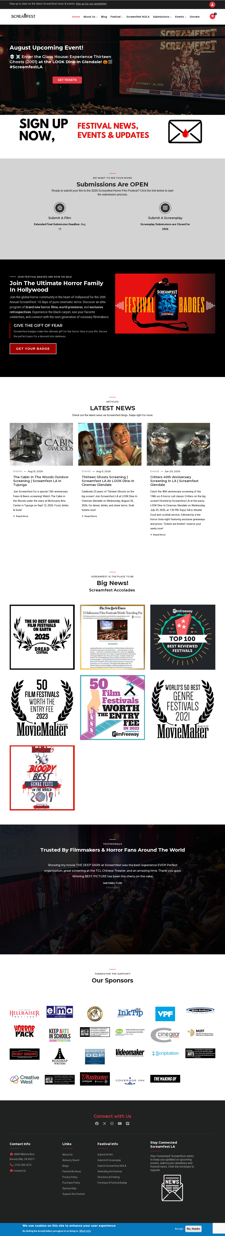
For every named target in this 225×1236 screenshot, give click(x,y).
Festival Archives (71, 1171)
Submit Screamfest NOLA (112, 1165)
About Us (89, 16)
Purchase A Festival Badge (112, 1182)
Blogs (65, 1165)
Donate (195, 16)
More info (85, 1230)
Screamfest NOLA (137, 16)
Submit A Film (59, 218)
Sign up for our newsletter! (91, 3)
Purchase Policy (71, 1182)
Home (76, 16)
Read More (21, 516)
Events (180, 16)
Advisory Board (70, 1160)
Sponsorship (69, 1188)
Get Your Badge (33, 348)
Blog (104, 16)
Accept (179, 1228)
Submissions (161, 16)
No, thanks (193, 1228)
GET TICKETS (67, 79)
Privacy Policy (70, 1177)
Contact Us (20, 1170)
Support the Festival (73, 1194)
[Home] (23, 16)
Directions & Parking (109, 1177)
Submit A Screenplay (165, 218)
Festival (116, 16)
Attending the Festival (110, 1171)
